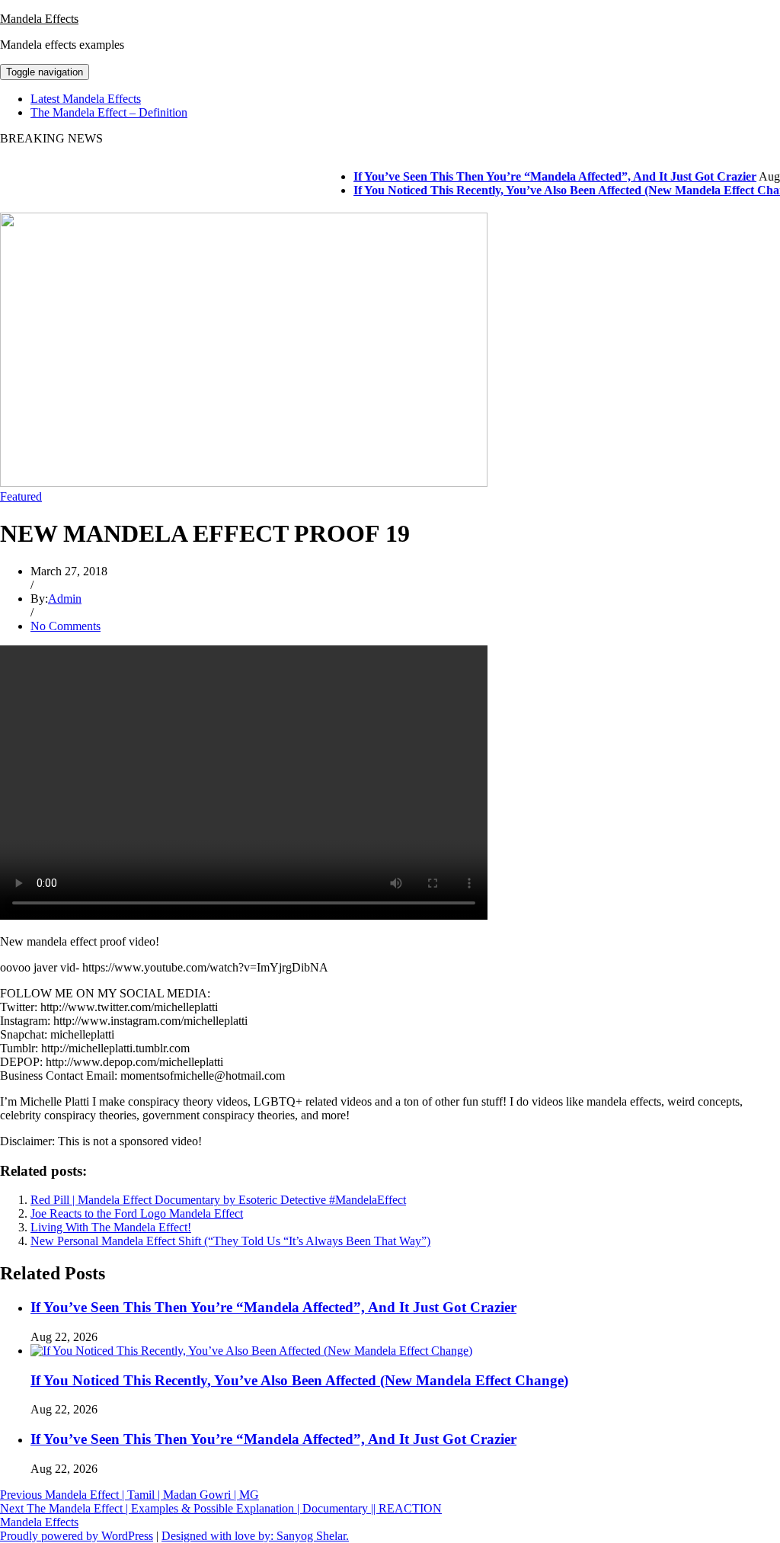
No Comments (65, 625)
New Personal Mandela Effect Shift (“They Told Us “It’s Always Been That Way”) (230, 1240)
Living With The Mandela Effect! (110, 1227)
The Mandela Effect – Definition (108, 112)
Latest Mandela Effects (85, 98)
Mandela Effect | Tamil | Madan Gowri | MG (129, 1494)
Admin (65, 598)
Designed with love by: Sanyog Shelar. (255, 1535)
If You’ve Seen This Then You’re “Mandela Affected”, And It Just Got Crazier (540, 176)
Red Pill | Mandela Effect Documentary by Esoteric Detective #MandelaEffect (218, 1199)
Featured (21, 496)
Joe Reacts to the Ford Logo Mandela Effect (136, 1213)
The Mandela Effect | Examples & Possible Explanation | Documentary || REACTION (221, 1508)
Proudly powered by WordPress (76, 1535)
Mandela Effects (39, 18)
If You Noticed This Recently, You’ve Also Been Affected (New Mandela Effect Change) (299, 1380)
